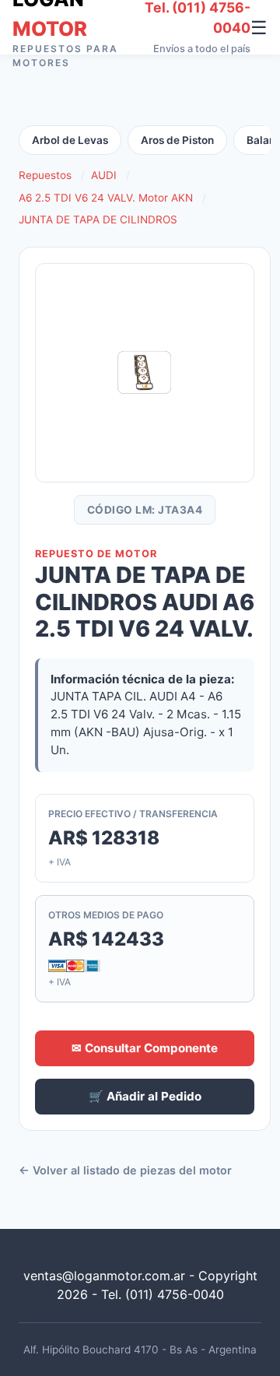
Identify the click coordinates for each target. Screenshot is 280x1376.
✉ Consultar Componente (145, 1048)
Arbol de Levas (70, 140)
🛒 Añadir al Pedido (145, 1096)
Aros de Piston (177, 140)
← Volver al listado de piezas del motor (125, 1170)
